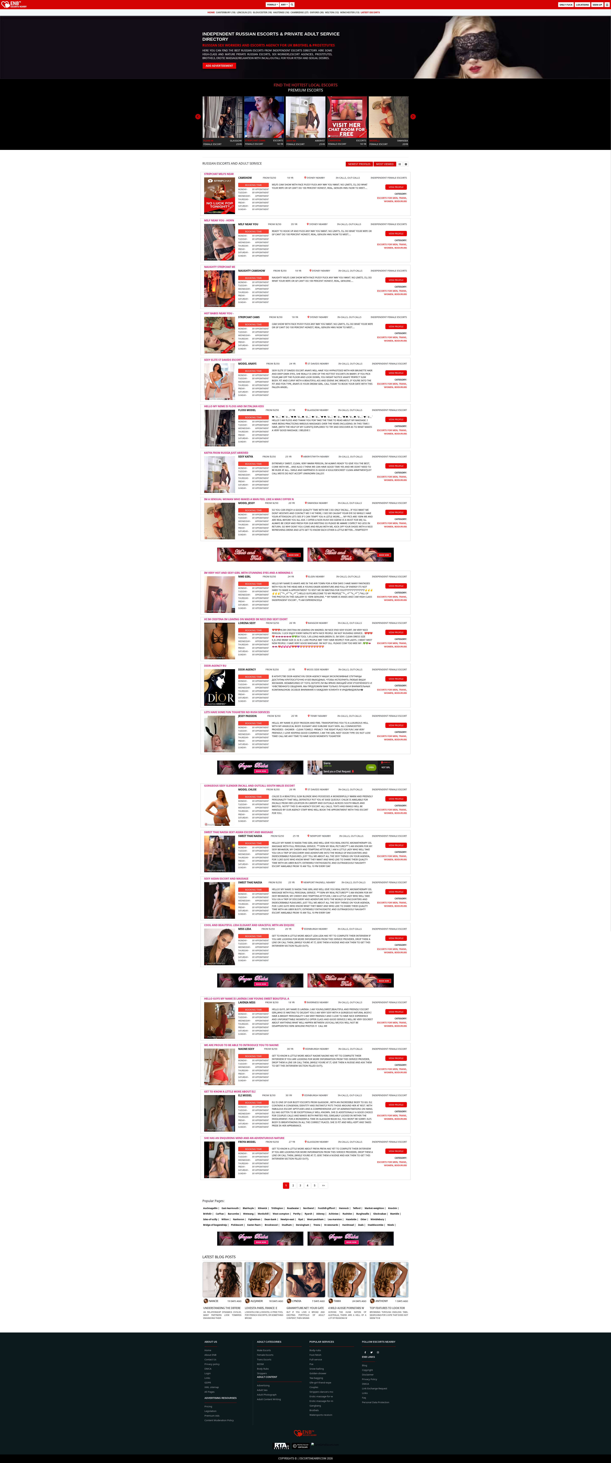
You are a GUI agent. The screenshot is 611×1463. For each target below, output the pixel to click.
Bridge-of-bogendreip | (216, 1224)
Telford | (357, 1208)
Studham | (288, 1224)
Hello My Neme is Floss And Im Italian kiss (234, 406)
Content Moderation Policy (219, 1420)
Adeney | (321, 1213)
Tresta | (317, 1224)
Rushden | (348, 1213)
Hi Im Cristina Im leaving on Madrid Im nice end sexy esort (246, 619)
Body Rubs (263, 1368)
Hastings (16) (281, 12)
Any (283, 4)
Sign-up (597, 4)
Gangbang (315, 1405)
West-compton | (282, 1213)
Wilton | (226, 1219)
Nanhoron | (239, 1219)
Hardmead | (349, 1224)
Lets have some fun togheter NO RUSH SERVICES (237, 712)
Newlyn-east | (288, 1219)
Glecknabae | (380, 1213)
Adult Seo (262, 1390)
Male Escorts (264, 1350)
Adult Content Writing (269, 1399)
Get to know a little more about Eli (229, 1091)
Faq (364, 1397)
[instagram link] (378, 1352)
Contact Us (210, 1359)
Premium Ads (211, 1415)
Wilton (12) (332, 12)
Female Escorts (265, 1354)
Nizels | (391, 1224)
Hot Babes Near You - (219, 313)
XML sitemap (211, 1387)
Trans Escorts (264, 1359)
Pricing (208, 1406)
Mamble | (395, 1213)
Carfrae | (221, 1213)
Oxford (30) (317, 12)
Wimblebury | (378, 1219)
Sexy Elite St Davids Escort (223, 360)
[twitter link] (365, 1352)
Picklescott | (238, 1224)
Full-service (315, 1359)
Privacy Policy (369, 1379)
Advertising (263, 1385)
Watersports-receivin (320, 1414)
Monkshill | (264, 1213)
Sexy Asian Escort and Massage (226, 878)
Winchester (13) (349, 12)
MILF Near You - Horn (219, 220)
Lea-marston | (336, 1219)
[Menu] (607, 4)
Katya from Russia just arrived (226, 453)
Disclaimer (368, 1374)
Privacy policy (212, 1364)
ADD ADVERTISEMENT (219, 65)
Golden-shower (317, 1373)
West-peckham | (316, 1219)
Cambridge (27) (300, 12)
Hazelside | (352, 1219)
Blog (364, 1365)
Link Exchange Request (374, 1388)
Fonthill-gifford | (327, 1208)
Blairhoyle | (249, 1208)
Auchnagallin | (211, 1208)
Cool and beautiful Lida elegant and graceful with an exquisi (249, 925)
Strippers (262, 1373)
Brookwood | (272, 1224)
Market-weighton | (375, 1208)
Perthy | (297, 1213)
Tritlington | (278, 1208)
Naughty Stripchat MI (219, 267)
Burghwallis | (363, 1213)
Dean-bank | (271, 1219)
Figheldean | (255, 1219)
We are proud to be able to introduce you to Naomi (241, 1045)
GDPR (207, 1382)
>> (323, 1185)
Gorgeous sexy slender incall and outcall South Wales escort (249, 785)
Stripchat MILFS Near (219, 174)
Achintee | (334, 1213)
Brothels (314, 1410)
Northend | (309, 1208)
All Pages (209, 1391)
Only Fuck (566, 4)
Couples (313, 1387)
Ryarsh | (309, 1213)
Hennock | (345, 1208)
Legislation (210, 1411)
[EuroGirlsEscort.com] (325, 1446)
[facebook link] (371, 1352)
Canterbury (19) (225, 12)
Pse (311, 1364)
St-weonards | (332, 1224)
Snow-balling (316, 1368)
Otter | (364, 1219)
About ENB (210, 1354)
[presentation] (198, 116)
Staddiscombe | (376, 1224)
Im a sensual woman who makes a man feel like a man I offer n (249, 499)
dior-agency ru (215, 665)
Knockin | (393, 1208)
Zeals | (361, 1224)
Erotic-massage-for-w (321, 1396)
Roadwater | (294, 1208)
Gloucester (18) (262, 12)
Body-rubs (315, 1350)
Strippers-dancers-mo (321, 1391)
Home (211, 12)
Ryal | (301, 1219)
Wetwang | (249, 1213)
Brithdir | (208, 1213)
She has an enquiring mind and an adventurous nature (244, 1138)
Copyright (367, 1369)
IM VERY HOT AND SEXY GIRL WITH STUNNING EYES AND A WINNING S (248, 573)
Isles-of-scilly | (211, 1219)
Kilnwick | (263, 1208)
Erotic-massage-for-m (321, 1401)
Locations (582, 4)
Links (207, 1377)
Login (207, 1373)
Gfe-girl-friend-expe (320, 1382)
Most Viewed (385, 164)
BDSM (260, 1364)
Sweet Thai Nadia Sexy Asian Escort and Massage (238, 832)
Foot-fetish (315, 1354)
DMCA (207, 1368)
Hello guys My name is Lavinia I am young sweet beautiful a (246, 998)
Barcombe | (234, 1213)
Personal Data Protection (375, 1402)
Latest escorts (370, 12)
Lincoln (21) (244, 12)
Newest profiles (359, 164)
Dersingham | (303, 1224)
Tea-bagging (316, 1377)
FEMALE (271, 4)
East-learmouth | (231, 1208)
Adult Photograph (267, 1394)
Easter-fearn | (255, 1224)
